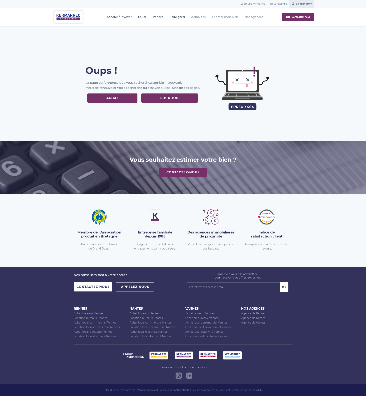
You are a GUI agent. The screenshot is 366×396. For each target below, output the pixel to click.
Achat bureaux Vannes (200, 313)
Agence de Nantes (253, 318)
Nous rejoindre (278, 3)
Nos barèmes (127, 390)
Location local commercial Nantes (152, 327)
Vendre (158, 17)
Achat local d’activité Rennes (93, 331)
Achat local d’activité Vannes (204, 331)
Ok (284, 287)
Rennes (80, 308)
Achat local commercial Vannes (206, 322)
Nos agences (254, 17)
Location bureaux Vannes (202, 318)
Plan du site (111, 390)
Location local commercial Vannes (208, 327)
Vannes (192, 308)
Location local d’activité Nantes (150, 336)
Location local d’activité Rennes (95, 336)
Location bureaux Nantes (146, 318)
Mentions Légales (147, 390)
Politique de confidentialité (174, 390)
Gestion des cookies (202, 390)
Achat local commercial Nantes (151, 322)
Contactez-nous (183, 172)
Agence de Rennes (253, 313)
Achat (112, 98)
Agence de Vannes (253, 322)
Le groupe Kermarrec (252, 3)
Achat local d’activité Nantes (149, 331)
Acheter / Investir (119, 17)
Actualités (198, 17)
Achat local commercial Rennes (95, 322)
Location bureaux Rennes (90, 318)
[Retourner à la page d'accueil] (68, 17)
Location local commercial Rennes (97, 327)
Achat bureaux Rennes (89, 313)
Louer (142, 17)
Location (169, 98)
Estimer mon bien (225, 17)
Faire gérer (177, 17)
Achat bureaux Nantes (144, 313)
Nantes (136, 308)
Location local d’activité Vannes (206, 336)
